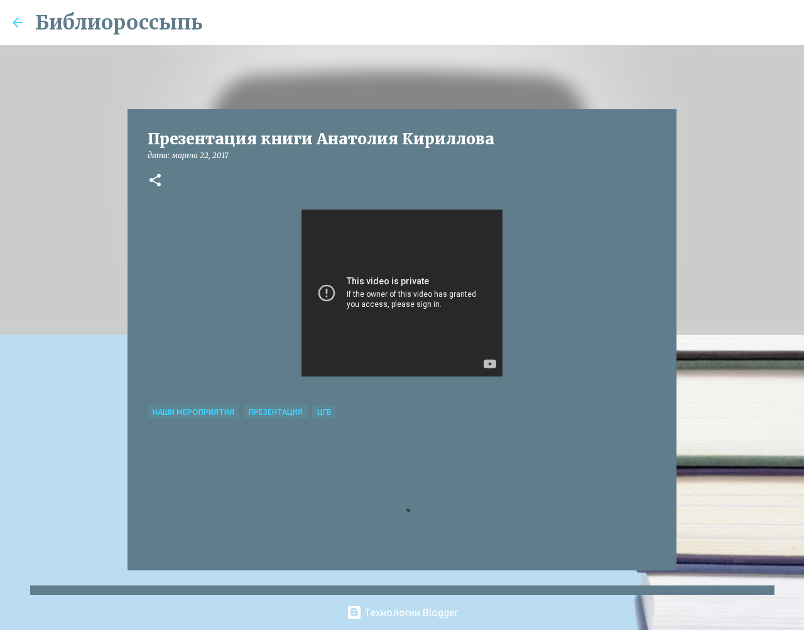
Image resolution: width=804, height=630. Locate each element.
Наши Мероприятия (193, 412)
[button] (155, 181)
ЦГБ (324, 412)
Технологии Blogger (410, 612)
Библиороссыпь (119, 22)
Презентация (276, 412)
